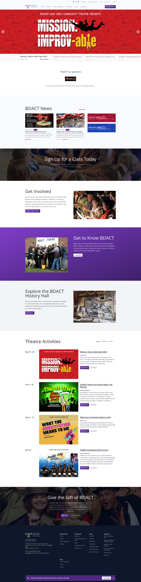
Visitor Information (92, 2)
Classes (48, 7)
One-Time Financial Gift (109, 536)
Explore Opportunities (33, 211)
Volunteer (77, 536)
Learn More (78, 255)
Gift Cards (107, 2)
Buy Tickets (44, 59)
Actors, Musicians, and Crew (80, 539)
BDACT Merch (75, 515)
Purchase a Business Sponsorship (109, 549)
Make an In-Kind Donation (108, 545)
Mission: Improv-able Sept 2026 (33, 56)
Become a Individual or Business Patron (109, 540)
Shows (42, 7)
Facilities (91, 538)
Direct (76, 543)
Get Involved (69, 7)
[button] (35, 58)
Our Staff (91, 536)
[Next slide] (138, 31)
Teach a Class (78, 548)
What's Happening (58, 7)
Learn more (106, 578)
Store (101, 2)
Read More (28, 139)
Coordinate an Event (80, 545)
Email (26, 548)
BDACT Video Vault (93, 552)
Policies (62, 567)
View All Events (110, 7)
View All (82, 109)
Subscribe (28, 553)
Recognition (92, 541)
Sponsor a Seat (107, 552)
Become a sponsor (89, 86)
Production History (93, 546)
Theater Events (63, 534)
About (76, 7)
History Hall (92, 544)
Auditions (83, 2)
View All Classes (70, 171)
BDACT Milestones (93, 549)
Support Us (83, 7)
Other (61, 559)
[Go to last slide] (2, 31)
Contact (114, 2)
